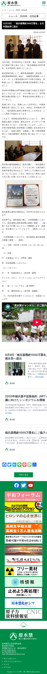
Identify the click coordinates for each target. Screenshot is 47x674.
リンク (6, 664)
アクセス (7, 667)
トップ (4, 10)
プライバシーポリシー (12, 661)
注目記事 (24, 10)
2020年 (18, 10)
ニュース (11, 10)
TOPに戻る (23, 475)
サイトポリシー (10, 659)
